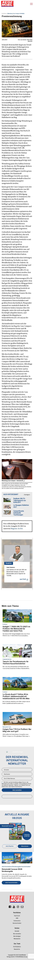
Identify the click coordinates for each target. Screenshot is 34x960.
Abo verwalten (17, 933)
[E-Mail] (22, 907)
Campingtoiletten (7, 659)
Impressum (17, 916)
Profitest (4, 13)
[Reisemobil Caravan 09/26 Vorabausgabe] (17, 857)
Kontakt (17, 931)
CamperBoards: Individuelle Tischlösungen (18, 513)
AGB (17, 918)
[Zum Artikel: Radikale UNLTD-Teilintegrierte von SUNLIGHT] (7, 501)
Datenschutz (17, 921)
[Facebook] (10, 907)
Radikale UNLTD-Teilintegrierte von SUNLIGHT (19, 500)
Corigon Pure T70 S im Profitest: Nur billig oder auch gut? (17, 730)
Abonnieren (24, 846)
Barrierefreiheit (17, 923)
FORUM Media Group (21, 957)
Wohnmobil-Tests (7, 727)
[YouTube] (14, 907)
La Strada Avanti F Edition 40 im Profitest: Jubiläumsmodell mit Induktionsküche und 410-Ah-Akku (16, 697)
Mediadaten (17, 938)
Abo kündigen (17, 936)
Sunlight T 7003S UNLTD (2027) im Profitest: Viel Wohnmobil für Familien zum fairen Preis (16, 629)
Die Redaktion (17, 946)
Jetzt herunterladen (11, 882)
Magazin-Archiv (17, 529)
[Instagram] (18, 907)
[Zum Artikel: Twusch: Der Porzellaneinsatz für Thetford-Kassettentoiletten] (17, 650)
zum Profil (23, 579)
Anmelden (17, 790)
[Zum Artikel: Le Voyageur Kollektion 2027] (7, 507)
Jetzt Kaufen (10, 846)
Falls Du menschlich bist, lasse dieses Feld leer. (16, 793)
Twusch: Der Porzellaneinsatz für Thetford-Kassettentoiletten (15, 663)
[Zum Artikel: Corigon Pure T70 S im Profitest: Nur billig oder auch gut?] (17, 718)
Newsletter (17, 949)
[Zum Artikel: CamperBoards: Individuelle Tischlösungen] (7, 513)
